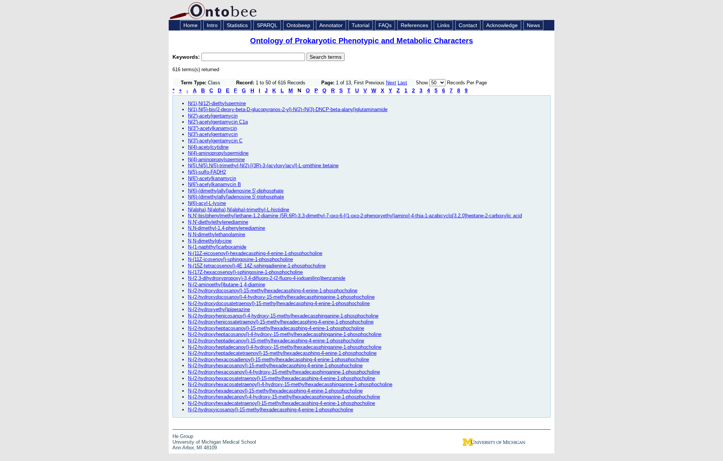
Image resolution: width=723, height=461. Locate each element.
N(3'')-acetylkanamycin (212, 128)
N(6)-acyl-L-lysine (207, 203)
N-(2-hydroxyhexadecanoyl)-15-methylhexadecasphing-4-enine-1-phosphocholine (275, 391)
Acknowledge (502, 25)
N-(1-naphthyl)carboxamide (217, 247)
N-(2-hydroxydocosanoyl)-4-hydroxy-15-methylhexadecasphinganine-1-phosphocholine (281, 297)
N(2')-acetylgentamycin (213, 116)
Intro (212, 25)
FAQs (385, 25)
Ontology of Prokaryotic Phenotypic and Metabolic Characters (361, 41)
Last (402, 82)
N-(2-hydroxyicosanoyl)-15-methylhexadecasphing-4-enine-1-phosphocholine (270, 409)
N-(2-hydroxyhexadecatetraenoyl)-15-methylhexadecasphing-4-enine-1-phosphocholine (281, 403)
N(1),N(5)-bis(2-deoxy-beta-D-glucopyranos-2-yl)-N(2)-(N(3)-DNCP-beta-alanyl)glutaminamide (287, 109)
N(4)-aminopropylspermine (216, 159)
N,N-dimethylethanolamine (216, 234)
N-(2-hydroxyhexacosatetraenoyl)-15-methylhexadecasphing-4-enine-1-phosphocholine (281, 378)
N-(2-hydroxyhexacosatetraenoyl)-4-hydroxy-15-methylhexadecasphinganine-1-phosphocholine (290, 384)
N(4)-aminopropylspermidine (218, 153)
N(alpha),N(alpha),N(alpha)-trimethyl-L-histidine (238, 209)
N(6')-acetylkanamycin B (214, 184)
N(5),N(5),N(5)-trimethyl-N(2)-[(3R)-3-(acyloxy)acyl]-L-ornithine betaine (263, 165)
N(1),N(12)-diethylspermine (217, 103)
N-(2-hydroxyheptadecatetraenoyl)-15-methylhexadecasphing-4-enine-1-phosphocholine (282, 353)
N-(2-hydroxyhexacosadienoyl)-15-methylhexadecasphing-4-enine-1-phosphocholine (278, 359)
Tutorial (360, 25)
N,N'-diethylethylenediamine (218, 222)
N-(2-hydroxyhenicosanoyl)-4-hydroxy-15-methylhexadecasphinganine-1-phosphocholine (283, 316)
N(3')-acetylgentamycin (213, 134)
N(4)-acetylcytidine (208, 147)
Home (190, 25)
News (533, 25)
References (414, 25)
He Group (182, 436)
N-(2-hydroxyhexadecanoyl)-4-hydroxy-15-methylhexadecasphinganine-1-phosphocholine (284, 397)
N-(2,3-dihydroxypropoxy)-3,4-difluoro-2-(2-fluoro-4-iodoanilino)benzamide (266, 278)
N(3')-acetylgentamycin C (215, 140)
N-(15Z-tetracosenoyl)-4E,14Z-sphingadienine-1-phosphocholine (257, 266)
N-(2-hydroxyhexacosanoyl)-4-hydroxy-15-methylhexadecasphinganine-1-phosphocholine (284, 372)
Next (391, 82)
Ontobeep (298, 25)
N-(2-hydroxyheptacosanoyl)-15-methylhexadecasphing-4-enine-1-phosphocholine (276, 328)
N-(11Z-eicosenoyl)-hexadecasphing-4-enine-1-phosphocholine (255, 253)
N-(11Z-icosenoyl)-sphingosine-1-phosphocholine (240, 259)
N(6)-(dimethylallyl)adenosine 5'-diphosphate (236, 191)
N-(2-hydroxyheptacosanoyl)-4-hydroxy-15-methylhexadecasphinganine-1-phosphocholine (284, 334)
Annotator (331, 25)
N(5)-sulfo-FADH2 (207, 172)
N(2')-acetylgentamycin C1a (218, 122)
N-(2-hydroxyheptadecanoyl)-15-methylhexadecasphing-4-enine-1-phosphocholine (276, 340)
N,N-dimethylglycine (210, 241)
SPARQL (267, 25)
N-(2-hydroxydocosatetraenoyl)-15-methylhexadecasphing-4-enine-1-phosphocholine (279, 303)
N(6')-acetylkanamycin (212, 178)
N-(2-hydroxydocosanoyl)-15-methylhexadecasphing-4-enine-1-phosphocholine (272, 290)
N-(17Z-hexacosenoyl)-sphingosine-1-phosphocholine (245, 272)
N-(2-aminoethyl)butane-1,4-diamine (226, 284)
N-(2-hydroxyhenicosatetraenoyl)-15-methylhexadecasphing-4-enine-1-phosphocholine (281, 322)
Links (443, 25)
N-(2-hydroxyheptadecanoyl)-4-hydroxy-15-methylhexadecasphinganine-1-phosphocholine (284, 347)
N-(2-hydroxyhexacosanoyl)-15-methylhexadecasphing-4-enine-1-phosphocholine (275, 365)
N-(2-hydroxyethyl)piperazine (219, 309)
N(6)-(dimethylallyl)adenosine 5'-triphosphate (236, 197)
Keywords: (186, 57)
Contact (468, 25)
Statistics (237, 25)
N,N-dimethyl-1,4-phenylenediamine (226, 228)
